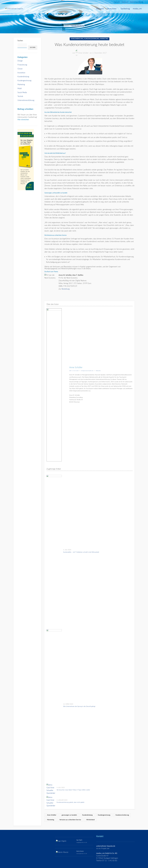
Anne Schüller (83, 53)
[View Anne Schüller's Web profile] (65, 385)
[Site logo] (14, 8)
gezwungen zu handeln (69, 815)
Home (66, 26)
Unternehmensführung (25, 100)
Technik (20, 96)
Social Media (22, 92)
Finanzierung (22, 65)
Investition (21, 73)
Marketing (21, 84)
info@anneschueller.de (87, 370)
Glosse (19, 69)
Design (20, 61)
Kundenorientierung (122, 815)
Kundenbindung (77, 26)
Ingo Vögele (79, 840)
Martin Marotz (80, 851)
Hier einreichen (23, 119)
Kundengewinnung (24, 80)
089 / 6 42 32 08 (73, 370)
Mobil (19, 88)
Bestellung (65, 289)
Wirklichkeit (90, 820)
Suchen (20, 40)
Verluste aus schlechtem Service (70, 820)
